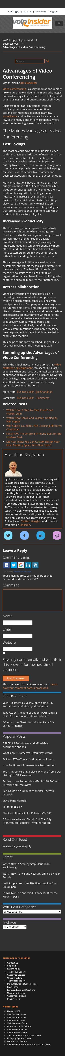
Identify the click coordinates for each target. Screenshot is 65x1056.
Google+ (36, 521)
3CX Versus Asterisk (14, 800)
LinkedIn (25, 524)
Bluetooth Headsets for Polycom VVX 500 (27, 813)
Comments (42, 398)
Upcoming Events (16, 992)
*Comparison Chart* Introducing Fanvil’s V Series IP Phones (28, 724)
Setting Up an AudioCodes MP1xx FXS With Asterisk (28, 792)
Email (7, 629)
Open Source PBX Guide (19, 1026)
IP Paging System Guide (19, 1038)
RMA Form (12, 986)
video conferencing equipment (32, 366)
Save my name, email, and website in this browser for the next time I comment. (32, 664)
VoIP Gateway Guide (17, 1023)
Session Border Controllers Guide (24, 1035)
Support (53, 11)
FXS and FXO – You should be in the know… (29, 759)
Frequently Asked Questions (21, 989)
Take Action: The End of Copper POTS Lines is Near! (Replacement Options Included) (30, 714)
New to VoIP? (13, 1011)
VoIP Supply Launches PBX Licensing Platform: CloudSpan (30, 885)
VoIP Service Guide (16, 1014)
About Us (27, 11)
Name (7, 616)
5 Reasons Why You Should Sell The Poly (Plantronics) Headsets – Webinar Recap (27, 820)
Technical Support (16, 980)
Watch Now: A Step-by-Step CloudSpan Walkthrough (26, 865)
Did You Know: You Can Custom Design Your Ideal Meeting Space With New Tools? (33, 443)
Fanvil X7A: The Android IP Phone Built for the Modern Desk (30, 894)
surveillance (10, 116)
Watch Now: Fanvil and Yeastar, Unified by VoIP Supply (31, 875)
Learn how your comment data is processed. (30, 686)
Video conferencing (14, 89)
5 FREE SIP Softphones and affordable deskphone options (25, 745)
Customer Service (16, 974)
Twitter (25, 521)
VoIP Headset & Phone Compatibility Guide (28, 1044)
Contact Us (12, 962)
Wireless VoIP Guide (17, 1041)
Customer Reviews (16, 995)
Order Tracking (14, 977)
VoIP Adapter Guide (17, 1032)
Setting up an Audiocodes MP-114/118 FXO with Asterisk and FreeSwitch (31, 783)
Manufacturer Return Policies (21, 983)
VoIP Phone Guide (16, 1020)
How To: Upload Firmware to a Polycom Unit (29, 765)
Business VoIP (25, 398)
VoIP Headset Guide (17, 1029)
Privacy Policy (14, 998)
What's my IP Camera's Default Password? (28, 753)
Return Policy (13, 968)
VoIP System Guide (16, 1017)
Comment (11, 585)
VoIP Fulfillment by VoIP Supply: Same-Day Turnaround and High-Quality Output (28, 704)
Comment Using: (16, 557)
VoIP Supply (13, 11)
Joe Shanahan (28, 83)
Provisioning (40, 11)
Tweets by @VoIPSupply (17, 846)
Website (9, 642)
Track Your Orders (16, 971)
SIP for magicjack (13, 807)
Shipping (11, 965)
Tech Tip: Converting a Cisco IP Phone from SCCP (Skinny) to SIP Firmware (32, 773)
